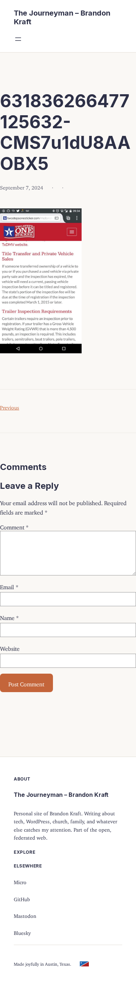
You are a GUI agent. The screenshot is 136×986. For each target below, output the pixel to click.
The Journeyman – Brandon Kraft (61, 794)
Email (9, 585)
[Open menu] (18, 39)
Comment (14, 526)
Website (10, 647)
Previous (9, 406)
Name (9, 616)
